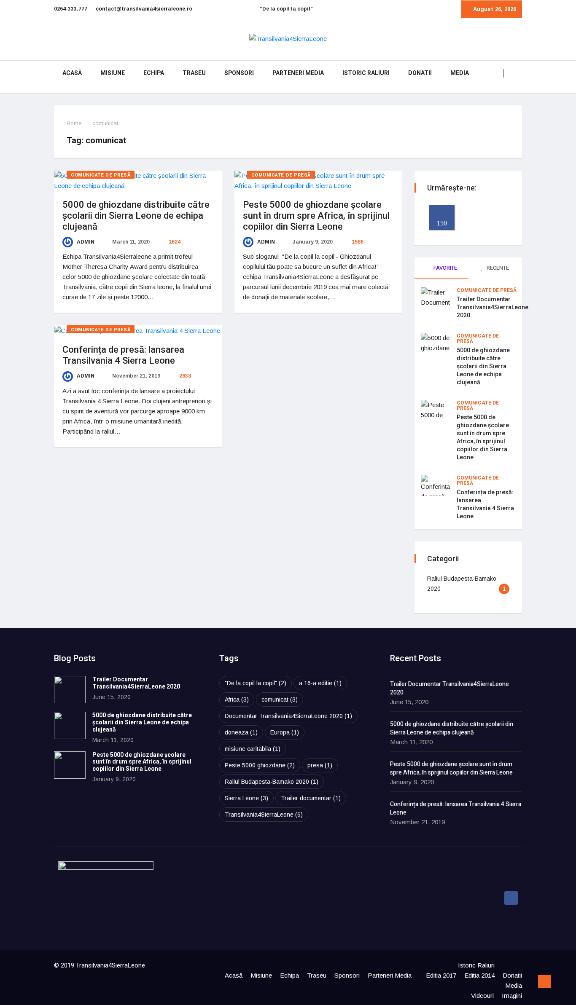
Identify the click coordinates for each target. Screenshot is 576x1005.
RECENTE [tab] (497, 268)
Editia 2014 (479, 975)
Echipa (153, 73)
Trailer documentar (311, 798)
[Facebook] (511, 898)
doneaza (241, 732)
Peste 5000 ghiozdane (260, 765)
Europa (284, 732)
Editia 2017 (441, 975)
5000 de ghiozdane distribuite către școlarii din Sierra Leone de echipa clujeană (136, 215)
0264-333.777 (70, 9)
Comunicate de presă (100, 175)
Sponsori (239, 73)
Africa (237, 699)
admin (84, 242)
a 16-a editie (320, 683)
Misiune (112, 73)
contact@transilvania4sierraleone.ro (144, 9)
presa (319, 765)
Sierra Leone (246, 798)
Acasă (72, 73)
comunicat (279, 699)
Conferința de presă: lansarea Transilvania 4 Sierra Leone (123, 355)
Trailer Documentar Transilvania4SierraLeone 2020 (492, 307)
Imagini (512, 995)
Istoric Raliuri (366, 73)
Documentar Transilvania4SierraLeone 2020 (288, 716)
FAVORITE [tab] (444, 268)
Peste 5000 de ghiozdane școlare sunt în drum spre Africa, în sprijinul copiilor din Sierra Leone (316, 215)
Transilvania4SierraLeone (264, 814)
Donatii (420, 73)
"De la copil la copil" (255, 683)
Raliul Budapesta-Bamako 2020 (271, 781)
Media (459, 73)
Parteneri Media (298, 73)
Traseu (194, 73)
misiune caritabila (252, 748)
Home (74, 123)
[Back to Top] (544, 982)
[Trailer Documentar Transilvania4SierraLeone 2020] (70, 689)
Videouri (482, 995)
